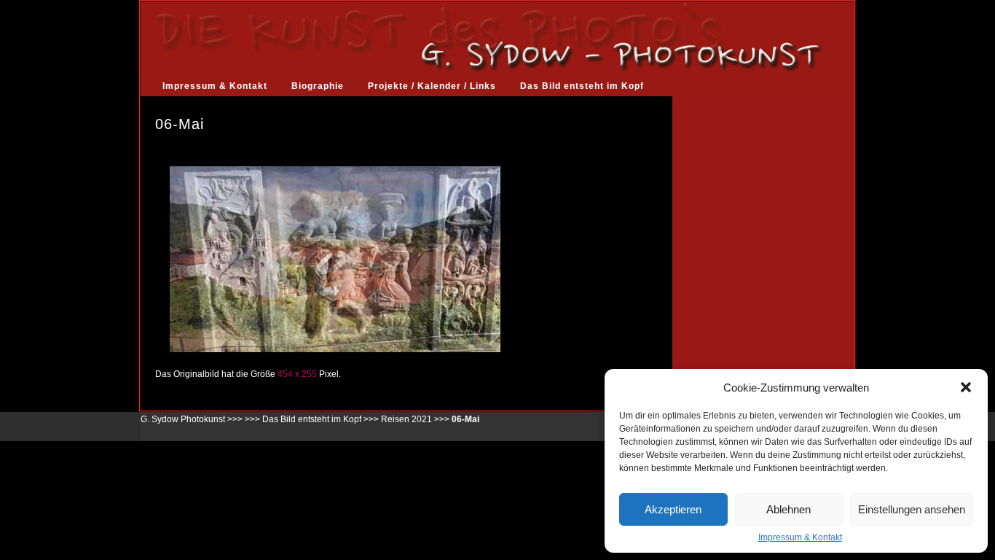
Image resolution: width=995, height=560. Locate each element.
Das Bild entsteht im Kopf (582, 86)
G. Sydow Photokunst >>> (192, 419)
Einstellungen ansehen (911, 509)
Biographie (317, 86)
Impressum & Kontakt (800, 537)
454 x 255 (297, 374)
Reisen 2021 (406, 419)
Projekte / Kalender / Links (432, 86)
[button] (966, 387)
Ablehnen (788, 509)
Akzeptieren (673, 509)
